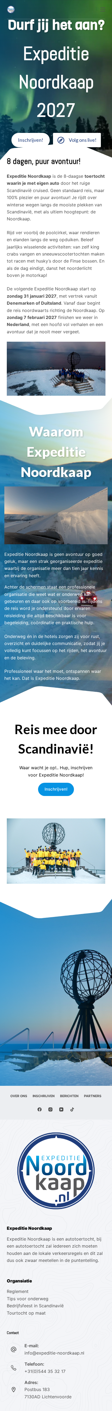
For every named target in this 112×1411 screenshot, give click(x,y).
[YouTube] (61, 1109)
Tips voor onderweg (27, 1298)
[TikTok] (72, 1109)
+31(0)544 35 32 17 (45, 1371)
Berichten (69, 1096)
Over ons (18, 1096)
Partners (92, 1096)
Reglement (18, 1291)
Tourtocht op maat (27, 1313)
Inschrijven (44, 1096)
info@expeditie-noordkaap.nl (54, 1353)
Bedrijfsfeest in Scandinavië (35, 1305)
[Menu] (102, 9)
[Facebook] (40, 1109)
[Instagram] (50, 1109)
